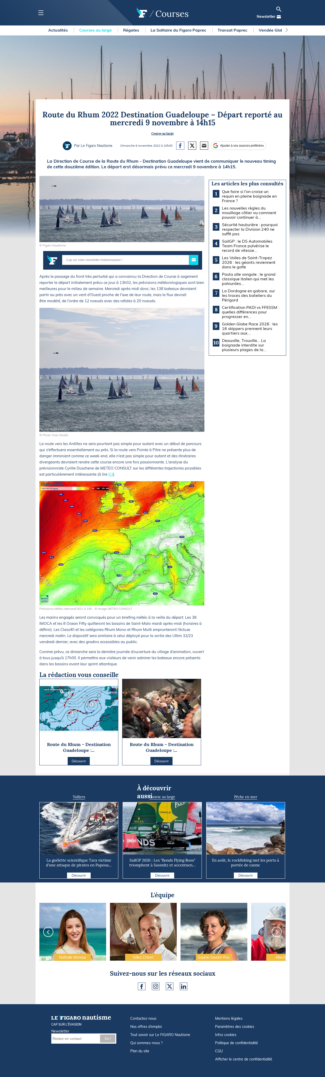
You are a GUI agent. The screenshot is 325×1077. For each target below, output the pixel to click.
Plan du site (139, 1051)
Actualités (58, 30)
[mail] (279, 17)
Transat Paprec (233, 30)
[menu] (40, 13)
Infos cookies (225, 1034)
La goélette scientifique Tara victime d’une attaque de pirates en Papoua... (79, 862)
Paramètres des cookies (234, 1026)
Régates (131, 30)
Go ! (108, 1038)
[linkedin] (183, 986)
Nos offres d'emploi (146, 1026)
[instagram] (155, 986)
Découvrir (79, 875)
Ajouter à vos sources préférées (242, 145)
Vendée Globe (273, 30)
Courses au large (96, 30)
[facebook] (141, 986)
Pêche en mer (245, 797)
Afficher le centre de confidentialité (243, 1059)
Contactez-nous (143, 1018)
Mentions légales (228, 1018)
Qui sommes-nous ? (146, 1043)
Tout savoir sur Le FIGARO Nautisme (160, 1034)
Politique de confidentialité (236, 1043)
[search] (278, 9)
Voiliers (79, 797)
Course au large (162, 133)
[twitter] (169, 986)
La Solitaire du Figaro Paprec (179, 30)
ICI (110, 474)
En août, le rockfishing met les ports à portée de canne (245, 862)
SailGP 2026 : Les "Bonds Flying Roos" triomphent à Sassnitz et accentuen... (162, 862)
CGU (219, 1051)
